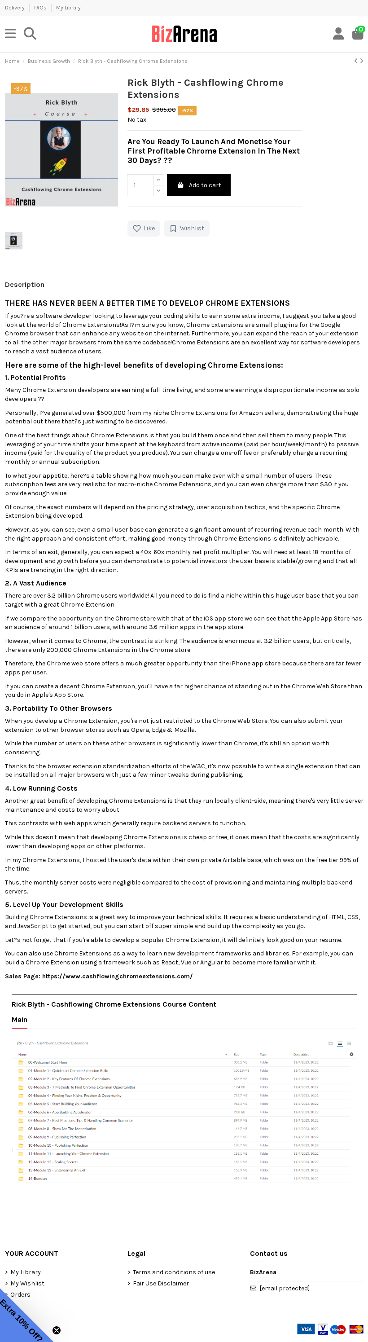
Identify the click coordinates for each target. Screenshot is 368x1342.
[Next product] (361, 61)
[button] (27, 1315)
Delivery (15, 7)
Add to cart (205, 185)
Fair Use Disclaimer (161, 1283)
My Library (68, 7)
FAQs (41, 7)
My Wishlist (27, 1283)
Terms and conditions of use (174, 1272)
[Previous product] (356, 61)
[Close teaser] (56, 1330)
